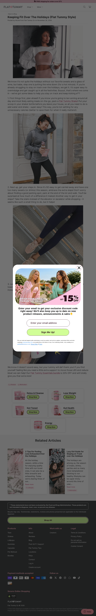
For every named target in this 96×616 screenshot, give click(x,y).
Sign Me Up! (48, 332)
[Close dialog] (79, 268)
